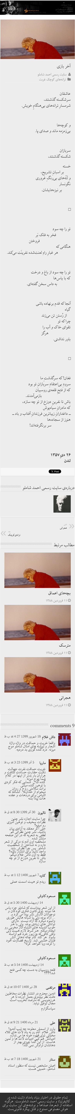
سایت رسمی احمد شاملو (52, 74)
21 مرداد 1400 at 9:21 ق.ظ (21, 1022)
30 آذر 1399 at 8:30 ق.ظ (19, 812)
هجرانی (65, 697)
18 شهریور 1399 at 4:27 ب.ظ (22, 736)
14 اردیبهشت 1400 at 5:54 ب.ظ (24, 965)
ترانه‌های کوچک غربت (52, 79)
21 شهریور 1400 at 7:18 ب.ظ (22, 1059)
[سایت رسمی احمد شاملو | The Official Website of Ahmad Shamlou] (37, 8)
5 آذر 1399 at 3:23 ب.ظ (19, 762)
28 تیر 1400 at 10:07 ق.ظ (20, 987)
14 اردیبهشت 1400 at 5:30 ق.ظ (23, 902)
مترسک (65, 645)
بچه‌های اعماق (59, 593)
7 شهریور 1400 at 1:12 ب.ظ (21, 875)
